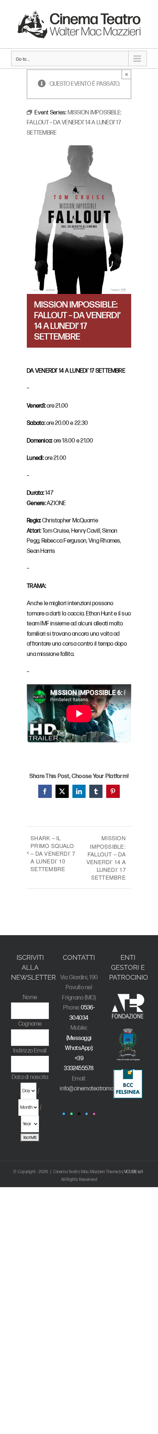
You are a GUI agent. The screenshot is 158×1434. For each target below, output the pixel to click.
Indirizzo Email (30, 1050)
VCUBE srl (133, 1172)
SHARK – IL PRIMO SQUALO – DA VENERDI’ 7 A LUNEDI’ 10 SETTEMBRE (52, 853)
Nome (30, 997)
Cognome (30, 1024)
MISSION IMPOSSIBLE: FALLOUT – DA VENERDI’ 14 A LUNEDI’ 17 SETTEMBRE (106, 857)
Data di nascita (30, 1077)
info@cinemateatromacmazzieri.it (100, 1088)
